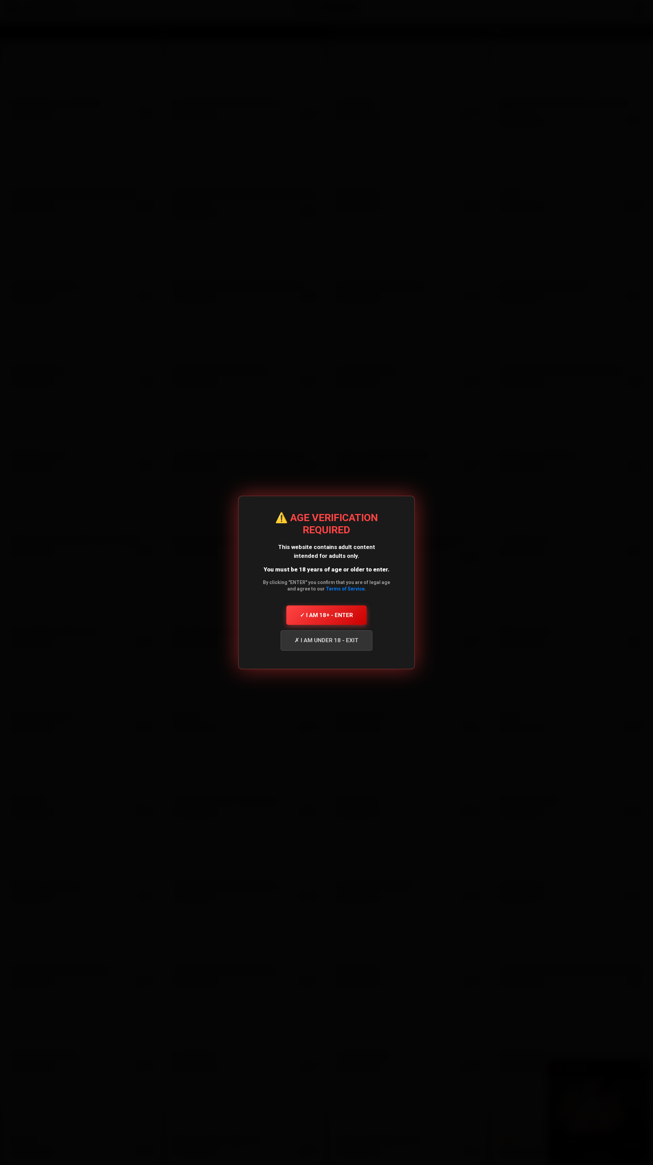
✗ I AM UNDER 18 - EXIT (326, 640)
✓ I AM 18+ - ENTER (326, 615)
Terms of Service (345, 589)
